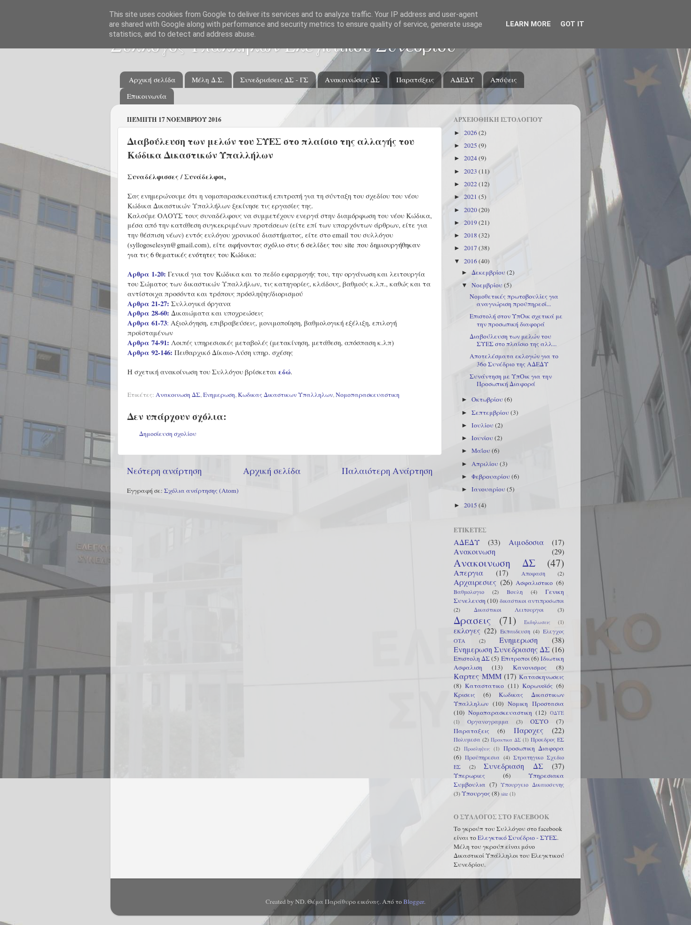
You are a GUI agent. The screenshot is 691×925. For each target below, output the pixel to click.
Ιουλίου (483, 425)
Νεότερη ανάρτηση (164, 470)
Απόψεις (503, 79)
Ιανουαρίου (489, 489)
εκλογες (467, 630)
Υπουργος (476, 793)
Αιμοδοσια (526, 542)
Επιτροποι (515, 658)
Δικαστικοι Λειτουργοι (509, 609)
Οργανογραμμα (488, 721)
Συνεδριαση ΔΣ (513, 766)
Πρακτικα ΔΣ (506, 739)
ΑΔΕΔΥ (462, 79)
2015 (471, 505)
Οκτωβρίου (487, 399)
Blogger (413, 901)
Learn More (528, 24)
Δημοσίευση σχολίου (167, 433)
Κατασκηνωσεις (541, 676)
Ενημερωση (219, 394)
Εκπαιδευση (515, 631)
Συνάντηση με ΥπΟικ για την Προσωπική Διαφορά (511, 380)
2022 (471, 184)
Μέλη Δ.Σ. (208, 79)
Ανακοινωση (474, 551)
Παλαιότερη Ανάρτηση (387, 470)
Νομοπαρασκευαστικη (368, 394)
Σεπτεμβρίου (490, 412)
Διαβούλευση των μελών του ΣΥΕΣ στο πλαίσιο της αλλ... (513, 340)
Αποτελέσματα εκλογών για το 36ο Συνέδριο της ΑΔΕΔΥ (514, 360)
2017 (471, 248)
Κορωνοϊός (537, 685)
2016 (471, 261)
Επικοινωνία (146, 96)
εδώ (284, 371)
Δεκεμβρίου (489, 272)
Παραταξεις (471, 731)
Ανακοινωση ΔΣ (178, 394)
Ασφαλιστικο (534, 582)
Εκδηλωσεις (537, 622)
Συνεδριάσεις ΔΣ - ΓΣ (274, 79)
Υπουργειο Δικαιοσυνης (532, 784)
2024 (471, 158)
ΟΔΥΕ (557, 713)
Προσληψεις (477, 748)
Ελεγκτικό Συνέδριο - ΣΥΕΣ (517, 837)
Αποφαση (533, 573)
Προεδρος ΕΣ (547, 739)
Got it (572, 24)
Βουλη (515, 591)
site (504, 794)
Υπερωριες (469, 775)
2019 (471, 222)
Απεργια (468, 573)
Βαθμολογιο (469, 591)
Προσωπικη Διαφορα (534, 748)
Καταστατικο (484, 685)
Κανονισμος (530, 667)
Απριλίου (485, 463)
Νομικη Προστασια (536, 703)
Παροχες (528, 730)
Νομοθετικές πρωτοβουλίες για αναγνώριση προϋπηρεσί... (514, 300)
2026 (471, 132)
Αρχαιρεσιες (475, 582)
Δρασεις (472, 620)
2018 (471, 235)
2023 (471, 171)
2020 (471, 210)
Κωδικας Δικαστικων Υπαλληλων (285, 394)
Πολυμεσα (467, 739)
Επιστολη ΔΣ (472, 658)
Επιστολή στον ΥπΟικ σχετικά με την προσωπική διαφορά (516, 320)
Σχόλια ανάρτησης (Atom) (201, 490)
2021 (471, 196)
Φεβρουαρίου (491, 476)
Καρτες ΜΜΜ (478, 676)
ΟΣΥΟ (539, 721)
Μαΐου (481, 450)
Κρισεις (464, 694)
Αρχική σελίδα (152, 79)
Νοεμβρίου (487, 285)
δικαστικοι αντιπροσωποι (532, 600)
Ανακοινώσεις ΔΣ (352, 79)
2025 (471, 145)
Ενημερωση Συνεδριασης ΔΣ (502, 649)
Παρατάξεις (415, 79)
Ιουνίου (483, 438)
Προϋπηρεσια (482, 757)
